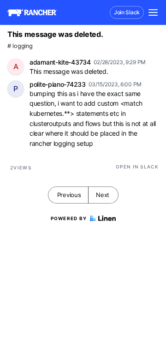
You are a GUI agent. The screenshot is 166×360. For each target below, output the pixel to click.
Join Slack (127, 12)
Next (102, 194)
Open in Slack (137, 166)
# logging (19, 45)
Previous (69, 194)
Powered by (69, 218)
